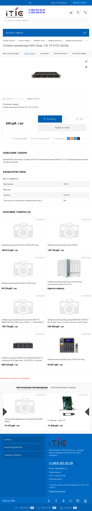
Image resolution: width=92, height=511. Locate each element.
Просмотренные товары (63, 387)
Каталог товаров (14, 32)
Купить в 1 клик (62, 127)
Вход (53, 3)
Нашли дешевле (21, 138)
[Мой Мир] (75, 138)
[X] (78, 138)
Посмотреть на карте (57, 491)
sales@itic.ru (61, 468)
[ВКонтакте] (68, 138)
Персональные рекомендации (32, 387)
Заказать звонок (79, 3)
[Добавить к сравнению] (86, 67)
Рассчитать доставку (41, 138)
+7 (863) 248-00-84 (36, 12)
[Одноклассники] (71, 138)
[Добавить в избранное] (86, 61)
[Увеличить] (46, 75)
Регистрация (62, 3)
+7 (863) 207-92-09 (36, 9)
